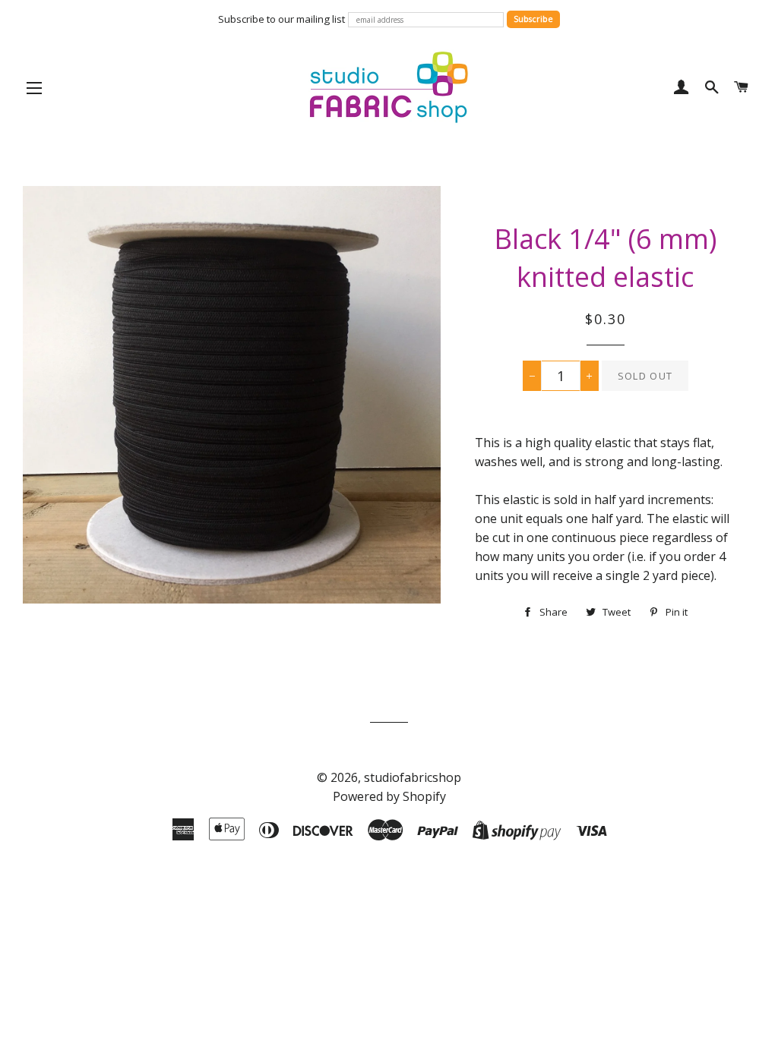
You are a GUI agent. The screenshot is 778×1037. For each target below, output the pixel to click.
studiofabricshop (412, 777)
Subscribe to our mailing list (281, 19)
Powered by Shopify (389, 796)
